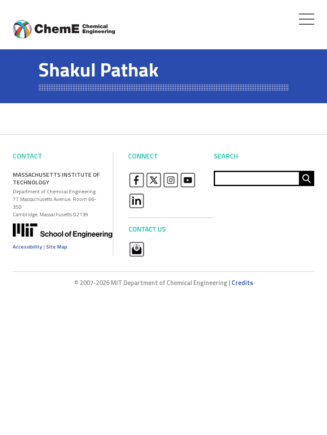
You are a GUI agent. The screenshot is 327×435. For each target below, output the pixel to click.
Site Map (56, 247)
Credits (242, 283)
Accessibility (27, 247)
